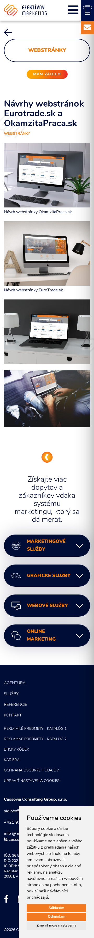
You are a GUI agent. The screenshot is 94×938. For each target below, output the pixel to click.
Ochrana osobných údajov (31, 771)
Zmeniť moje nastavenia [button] (57, 926)
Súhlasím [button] (56, 908)
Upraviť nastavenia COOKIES (32, 781)
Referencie (15, 705)
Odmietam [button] (56, 917)
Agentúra (15, 683)
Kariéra (12, 760)
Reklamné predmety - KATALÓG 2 (35, 739)
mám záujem (47, 74)
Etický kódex (16, 750)
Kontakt (13, 716)
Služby (11, 694)
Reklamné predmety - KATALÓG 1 (35, 729)
